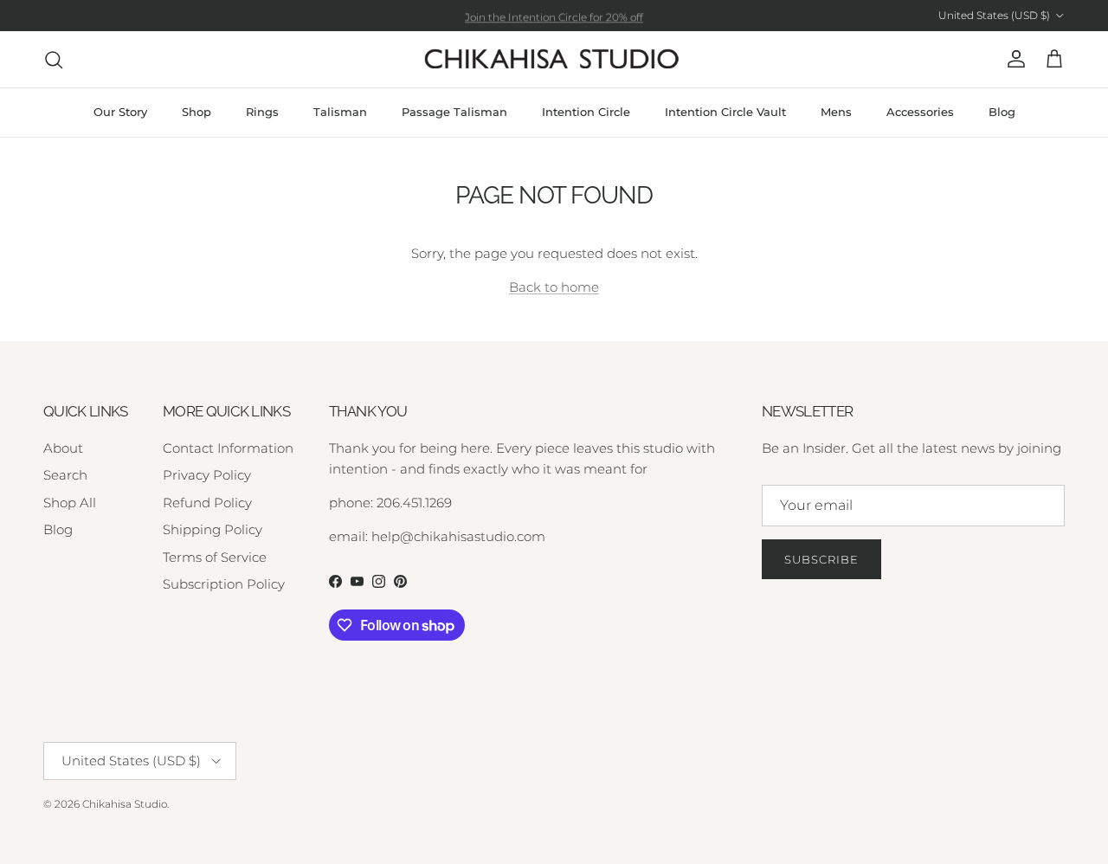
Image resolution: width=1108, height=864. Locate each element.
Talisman (340, 112)
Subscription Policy (224, 584)
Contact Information (228, 448)
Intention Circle (586, 112)
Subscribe (821, 559)
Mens (836, 112)
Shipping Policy (212, 529)
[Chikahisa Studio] (554, 59)
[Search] (53, 59)
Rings (262, 112)
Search (65, 475)
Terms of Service (215, 557)
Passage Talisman (454, 112)
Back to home (554, 287)
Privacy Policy (207, 475)
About (63, 448)
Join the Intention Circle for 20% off (554, 16)
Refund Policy (207, 502)
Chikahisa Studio (124, 803)
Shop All (69, 502)
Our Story (120, 112)
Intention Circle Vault (725, 112)
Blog (1002, 112)
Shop (196, 112)
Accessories (920, 112)
